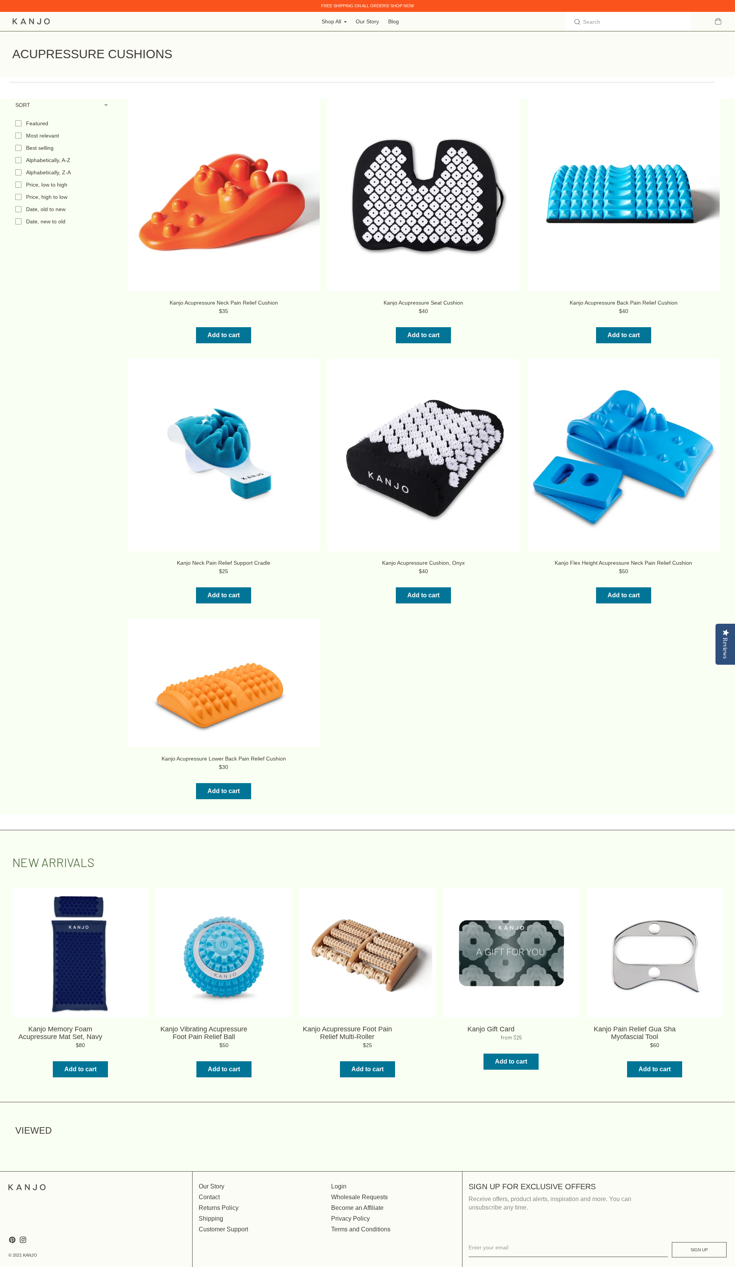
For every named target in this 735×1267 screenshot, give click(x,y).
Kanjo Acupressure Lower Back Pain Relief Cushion (224, 759)
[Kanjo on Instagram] (23, 1240)
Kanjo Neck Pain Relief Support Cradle (223, 563)
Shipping (211, 1218)
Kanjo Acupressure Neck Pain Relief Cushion (224, 303)
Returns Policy (218, 1208)
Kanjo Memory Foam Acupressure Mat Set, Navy (60, 1033)
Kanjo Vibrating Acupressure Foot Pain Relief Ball (203, 1033)
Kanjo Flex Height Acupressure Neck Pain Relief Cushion (623, 563)
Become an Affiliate (357, 1208)
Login (338, 1186)
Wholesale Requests (359, 1197)
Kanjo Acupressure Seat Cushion (423, 303)
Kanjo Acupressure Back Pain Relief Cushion (624, 303)
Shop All (331, 21)
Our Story (367, 21)
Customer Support (223, 1229)
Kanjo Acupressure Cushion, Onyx (423, 563)
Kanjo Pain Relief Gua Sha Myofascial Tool (635, 1033)
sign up (699, 1249)
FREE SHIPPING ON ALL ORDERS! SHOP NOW (367, 5)
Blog (393, 21)
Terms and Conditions (360, 1229)
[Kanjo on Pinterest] (12, 1240)
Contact (209, 1197)
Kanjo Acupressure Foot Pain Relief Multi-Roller (347, 1033)
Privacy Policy (350, 1218)
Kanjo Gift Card (490, 1029)
